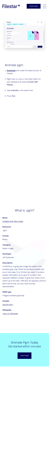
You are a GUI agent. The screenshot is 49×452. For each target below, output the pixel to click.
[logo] (11, 6)
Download (11, 71)
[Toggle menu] (44, 6)
